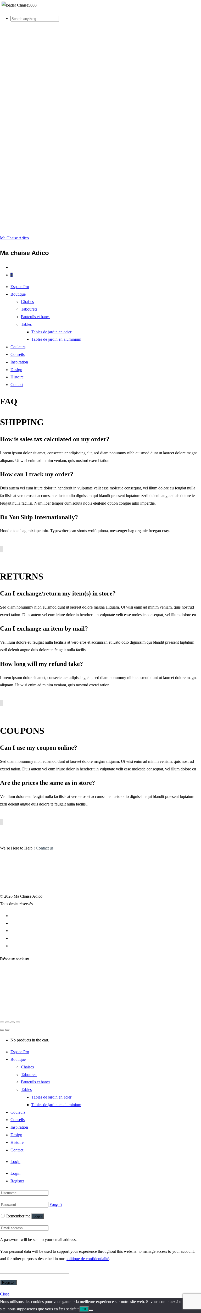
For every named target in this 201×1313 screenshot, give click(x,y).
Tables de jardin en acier (51, 332)
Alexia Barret (43, 1009)
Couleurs (17, 347)
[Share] (7, 1022)
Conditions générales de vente (35, 923)
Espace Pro (19, 286)
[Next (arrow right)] (7, 1030)
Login (15, 1161)
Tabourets (29, 309)
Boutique (18, 294)
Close (4, 1294)
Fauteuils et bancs (35, 317)
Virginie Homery (74, 1009)
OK (84, 1309)
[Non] (91, 1310)
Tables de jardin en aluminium (56, 339)
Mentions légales (24, 930)
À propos (18, 938)
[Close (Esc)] (2, 1022)
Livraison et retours (26, 915)
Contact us (44, 848)
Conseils (17, 354)
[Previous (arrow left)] (2, 1030)
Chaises (27, 301)
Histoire (17, 377)
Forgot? (55, 1204)
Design (16, 369)
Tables (26, 324)
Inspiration (19, 362)
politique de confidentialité (87, 1258)
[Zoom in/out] (18, 1022)
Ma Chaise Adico (14, 238)
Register (17, 1181)
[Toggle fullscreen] (12, 1022)
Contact (16, 384)
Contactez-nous (23, 946)
